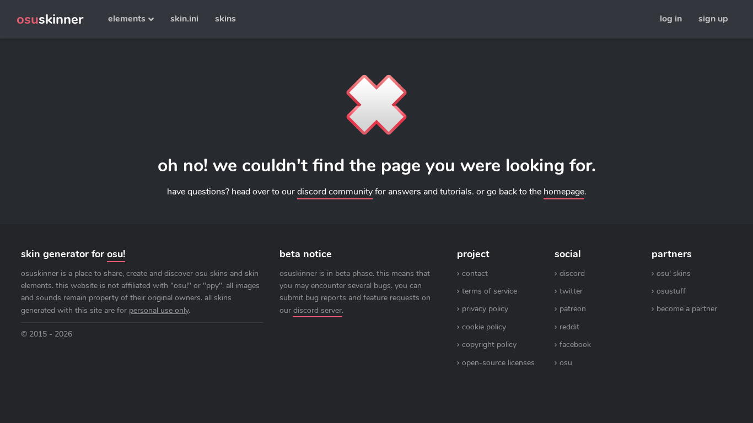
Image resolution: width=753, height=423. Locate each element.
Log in (671, 19)
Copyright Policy (489, 344)
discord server (317, 310)
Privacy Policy (485, 308)
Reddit (569, 327)
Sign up (713, 19)
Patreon (573, 308)
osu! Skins (674, 273)
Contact (475, 273)
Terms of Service (489, 291)
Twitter (571, 291)
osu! (116, 254)
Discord (572, 273)
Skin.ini (184, 19)
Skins (225, 19)
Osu (566, 362)
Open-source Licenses (498, 362)
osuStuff (671, 291)
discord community (335, 192)
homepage (564, 192)
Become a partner (687, 308)
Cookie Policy (484, 327)
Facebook (575, 344)
